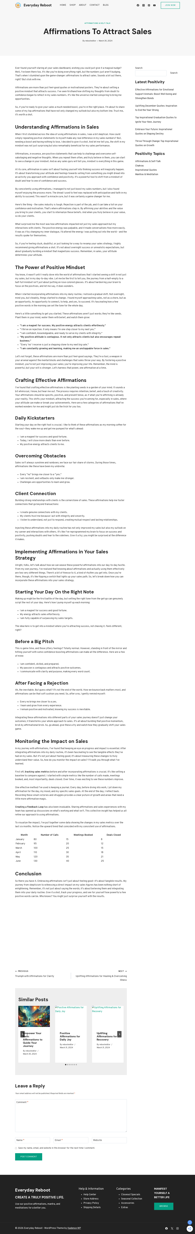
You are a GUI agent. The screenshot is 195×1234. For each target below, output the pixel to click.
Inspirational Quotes (146, 170)
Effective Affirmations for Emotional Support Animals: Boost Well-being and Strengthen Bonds (155, 94)
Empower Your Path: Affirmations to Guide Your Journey (32, 1039)
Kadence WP (74, 1228)
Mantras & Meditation (146, 174)
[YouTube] (154, 5)
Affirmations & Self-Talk (97, 23)
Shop (73, 5)
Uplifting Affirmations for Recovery (107, 1036)
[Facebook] (138, 5)
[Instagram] (143, 5)
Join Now (170, 5)
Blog (106, 5)
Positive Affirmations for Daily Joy (70, 1036)
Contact (95, 5)
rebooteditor (90, 41)
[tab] (65, 1064)
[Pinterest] (149, 5)
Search (138, 68)
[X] (172, 1228)
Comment (22, 1102)
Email (59, 1140)
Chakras (139, 165)
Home (63, 5)
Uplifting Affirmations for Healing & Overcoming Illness (101, 976)
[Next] (119, 1034)
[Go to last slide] (22, 1034)
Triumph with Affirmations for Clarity (34, 974)
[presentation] (34, 1016)
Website (97, 1140)
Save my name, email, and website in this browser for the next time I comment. (56, 1148)
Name (20, 1140)
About (83, 5)
